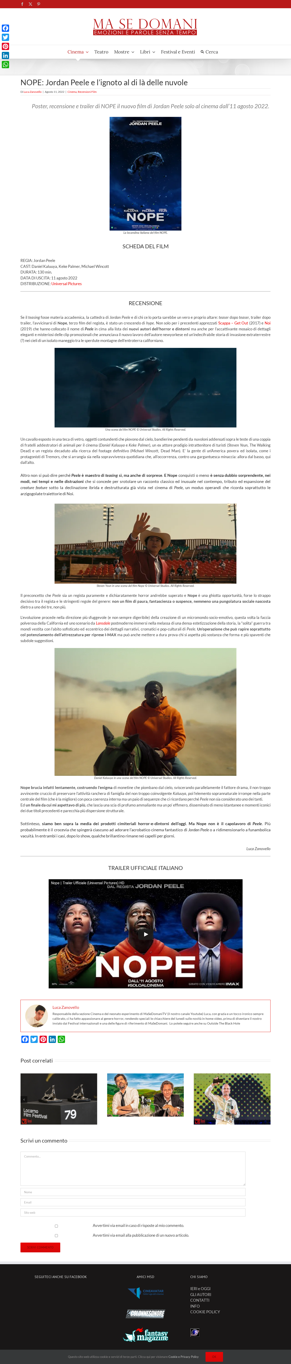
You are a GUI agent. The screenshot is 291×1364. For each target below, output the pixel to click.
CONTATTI (199, 1300)
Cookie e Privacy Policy (183, 1357)
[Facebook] (5, 28)
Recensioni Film (87, 91)
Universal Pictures (66, 283)
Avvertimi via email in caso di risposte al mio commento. (138, 1225)
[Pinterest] (5, 46)
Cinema (72, 91)
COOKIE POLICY (205, 1311)
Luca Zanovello (33, 91)
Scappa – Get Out (233, 323)
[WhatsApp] (5, 64)
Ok (214, 1357)
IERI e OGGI (200, 1288)
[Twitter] (5, 37)
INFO (195, 1306)
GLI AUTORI (200, 1294)
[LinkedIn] (5, 55)
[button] (23, 1099)
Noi (268, 323)
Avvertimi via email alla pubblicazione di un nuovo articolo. (141, 1235)
